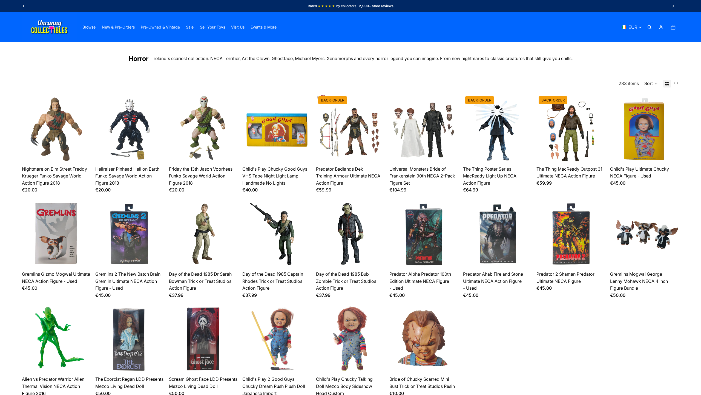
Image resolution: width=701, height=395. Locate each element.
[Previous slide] (24, 6)
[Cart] (673, 27)
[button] (651, 84)
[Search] (649, 27)
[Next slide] (673, 6)
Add (87, 154)
